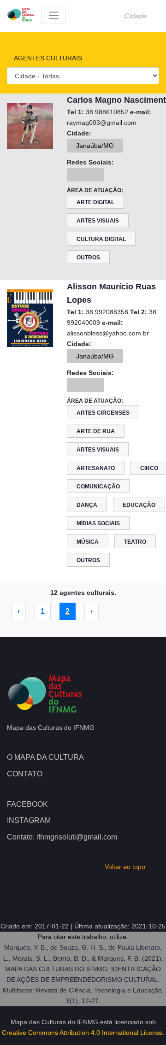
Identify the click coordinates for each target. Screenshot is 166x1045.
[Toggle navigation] (54, 15)
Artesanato (96, 468)
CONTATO (24, 774)
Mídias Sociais (98, 523)
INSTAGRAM (29, 820)
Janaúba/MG (95, 145)
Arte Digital (95, 202)
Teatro (135, 542)
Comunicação (98, 486)
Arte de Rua (96, 431)
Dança (87, 505)
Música (88, 542)
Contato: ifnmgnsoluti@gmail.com (62, 837)
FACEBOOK (27, 804)
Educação (139, 505)
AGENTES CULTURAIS (47, 58)
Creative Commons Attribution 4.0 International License (82, 1032)
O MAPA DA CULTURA (45, 757)
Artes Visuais (98, 220)
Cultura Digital (101, 239)
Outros (88, 257)
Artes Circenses (103, 413)
